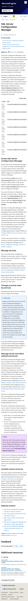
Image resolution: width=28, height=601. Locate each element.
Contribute (4, 594)
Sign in (25, 16)
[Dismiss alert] (25, 2)
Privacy (10, 594)
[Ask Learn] (23, 19)
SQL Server (12, 19)
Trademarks (4, 599)
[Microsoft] (14, 16)
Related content (6, 48)
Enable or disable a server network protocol (13, 382)
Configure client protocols (8, 479)
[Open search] (21, 16)
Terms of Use (20, 596)
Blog (21, 592)
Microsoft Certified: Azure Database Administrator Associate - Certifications (11, 569)
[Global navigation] (1, 16)
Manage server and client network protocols (13, 46)
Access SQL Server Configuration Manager (13, 40)
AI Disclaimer (4, 592)
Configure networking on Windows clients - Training (12, 562)
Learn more (14, 535)
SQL (7, 19)
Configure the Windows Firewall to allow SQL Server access (13, 389)
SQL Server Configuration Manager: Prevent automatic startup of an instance (14, 528)
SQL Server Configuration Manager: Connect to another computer (13, 245)
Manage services (6, 42)
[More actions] (25, 19)
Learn (2, 19)
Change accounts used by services (11, 44)
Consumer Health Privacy (7, 596)
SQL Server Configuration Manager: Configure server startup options (13, 270)
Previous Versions (14, 592)
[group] (14, 128)
